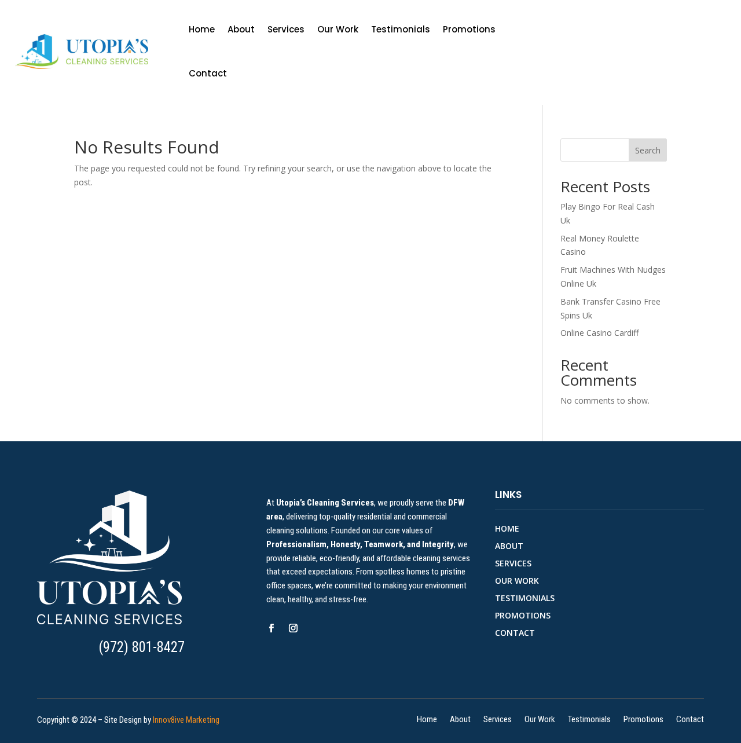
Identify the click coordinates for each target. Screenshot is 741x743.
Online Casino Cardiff (599, 332)
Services (286, 29)
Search (648, 150)
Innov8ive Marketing (186, 720)
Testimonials (400, 29)
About (241, 29)
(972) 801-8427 (141, 647)
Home (202, 29)
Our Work (337, 29)
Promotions (469, 29)
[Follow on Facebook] (271, 628)
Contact (208, 73)
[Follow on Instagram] (293, 628)
